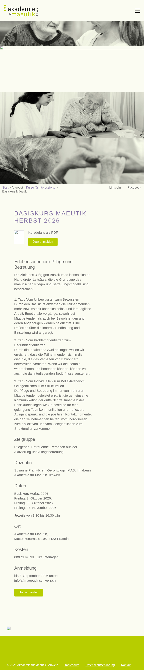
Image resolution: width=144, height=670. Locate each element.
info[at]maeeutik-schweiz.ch (35, 580)
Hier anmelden (28, 592)
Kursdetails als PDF (43, 232)
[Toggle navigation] (137, 10)
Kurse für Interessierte (40, 187)
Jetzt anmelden (43, 241)
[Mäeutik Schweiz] (21, 10)
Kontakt (126, 665)
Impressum (71, 665)
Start (5, 187)
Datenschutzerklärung (100, 665)
